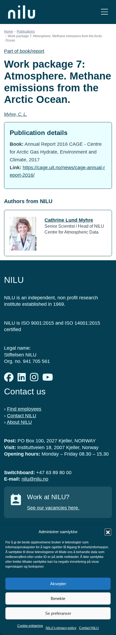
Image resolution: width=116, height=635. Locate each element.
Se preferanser (58, 613)
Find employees (24, 409)
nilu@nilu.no (35, 479)
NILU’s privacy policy (61, 628)
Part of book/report (24, 51)
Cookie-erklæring (30, 626)
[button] (108, 532)
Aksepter (58, 583)
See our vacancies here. (53, 508)
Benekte (58, 598)
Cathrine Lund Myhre (69, 220)
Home (8, 31)
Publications (26, 31)
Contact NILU (89, 628)
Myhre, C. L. (15, 114)
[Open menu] (104, 12)
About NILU (19, 422)
